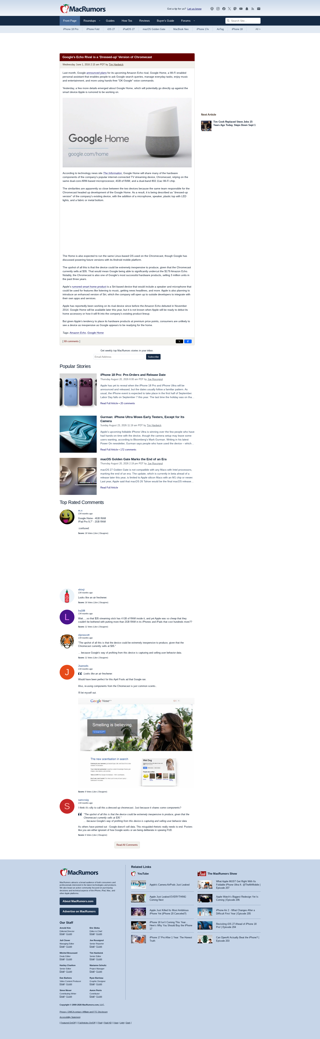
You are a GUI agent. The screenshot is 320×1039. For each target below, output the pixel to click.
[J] (67, 678)
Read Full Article (109, 403)
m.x (80, 510)
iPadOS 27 (129, 29)
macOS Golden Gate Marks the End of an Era (133, 459)
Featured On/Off (68, 1023)
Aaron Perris (96, 990)
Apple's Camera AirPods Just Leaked (169, 884)
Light (122, 1023)
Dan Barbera (66, 978)
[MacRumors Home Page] (83, 9)
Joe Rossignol (155, 379)
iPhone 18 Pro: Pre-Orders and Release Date (133, 375)
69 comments (71, 341)
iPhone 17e (203, 29)
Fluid (100, 1023)
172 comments (128, 449)
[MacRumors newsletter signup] (259, 9)
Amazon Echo (78, 332)
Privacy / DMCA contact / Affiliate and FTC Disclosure (84, 1012)
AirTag (220, 29)
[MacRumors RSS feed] (253, 9)
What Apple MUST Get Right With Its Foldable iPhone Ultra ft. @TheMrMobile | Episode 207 (238, 884)
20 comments (127, 403)
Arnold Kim (65, 928)
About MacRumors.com (78, 901)
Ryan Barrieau (96, 978)
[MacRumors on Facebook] (224, 9)
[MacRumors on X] (229, 9)
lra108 (81, 610)
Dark (128, 1023)
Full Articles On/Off (86, 1023)
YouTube (143, 873)
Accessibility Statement (70, 1017)
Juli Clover (65, 940)
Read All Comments (127, 844)
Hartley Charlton (68, 965)
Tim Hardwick (116, 64)
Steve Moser (65, 990)
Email (62, 934)
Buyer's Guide (165, 20)
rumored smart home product (89, 286)
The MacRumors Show (222, 873)
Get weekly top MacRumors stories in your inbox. (127, 350)
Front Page (69, 20)
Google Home (95, 332)
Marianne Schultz (98, 965)
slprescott (83, 635)
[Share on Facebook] (188, 341)
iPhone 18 (237, 29)
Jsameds (83, 665)
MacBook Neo (181, 29)
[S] (67, 812)
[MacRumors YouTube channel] (241, 9)
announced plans (96, 72)
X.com (69, 934)
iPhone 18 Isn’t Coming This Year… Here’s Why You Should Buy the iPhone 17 (171, 925)
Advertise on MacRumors (79, 911)
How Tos (127, 20)
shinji (81, 589)
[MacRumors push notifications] (247, 9)
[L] (67, 623)
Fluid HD (108, 1023)
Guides (110, 20)
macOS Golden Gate (154, 29)
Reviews (144, 20)
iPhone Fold (92, 29)
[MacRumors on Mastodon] (235, 9)
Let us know (194, 8)
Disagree (103, 533)
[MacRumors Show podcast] (212, 9)
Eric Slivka (95, 928)
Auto (116, 1023)
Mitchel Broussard (68, 953)
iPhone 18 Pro (70, 29)
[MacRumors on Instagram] (218, 9)
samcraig (83, 800)
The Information (112, 173)
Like (96, 533)
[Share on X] (179, 341)
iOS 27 (111, 29)
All (258, 29)
